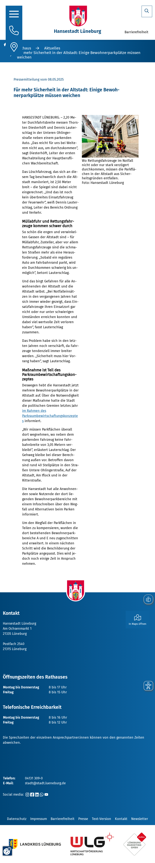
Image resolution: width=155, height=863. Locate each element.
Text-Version (101, 819)
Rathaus (24, 48)
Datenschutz (16, 819)
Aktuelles (52, 48)
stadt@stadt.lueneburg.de (45, 783)
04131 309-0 (34, 778)
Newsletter (139, 819)
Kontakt (121, 819)
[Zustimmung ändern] (7, 850)
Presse (83, 819)
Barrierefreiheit (62, 819)
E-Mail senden (30, 595)
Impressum (38, 819)
